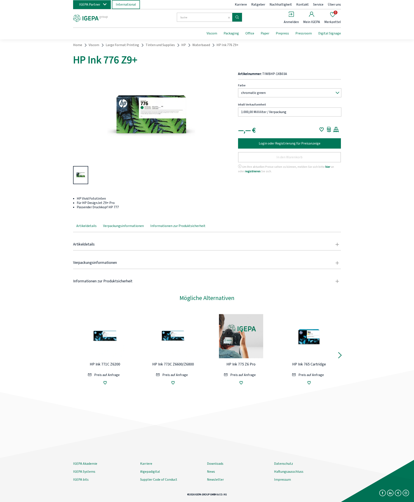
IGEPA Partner (89, 4)
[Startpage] (108, 18)
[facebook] (382, 493)
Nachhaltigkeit (281, 4)
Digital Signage (329, 33)
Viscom (212, 33)
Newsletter (215, 479)
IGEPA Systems (84, 471)
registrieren (252, 171)
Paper (265, 33)
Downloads (215, 463)
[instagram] (406, 493)
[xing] (398, 493)
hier (327, 167)
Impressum (282, 479)
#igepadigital (150, 471)
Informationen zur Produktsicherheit (177, 226)
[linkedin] (390, 493)
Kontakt (302, 4)
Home (77, 45)
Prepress (282, 33)
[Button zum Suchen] (237, 17)
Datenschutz (283, 463)
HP (183, 45)
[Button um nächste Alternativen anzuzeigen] (340, 356)
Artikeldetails (86, 226)
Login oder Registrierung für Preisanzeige (289, 143)
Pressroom (303, 33)
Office (249, 33)
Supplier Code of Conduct (158, 479)
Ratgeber (258, 4)
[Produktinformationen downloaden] (329, 129)
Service (318, 4)
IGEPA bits (81, 479)
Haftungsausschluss (288, 471)
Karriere (241, 4)
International (126, 4)
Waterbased (201, 45)
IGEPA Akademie (85, 463)
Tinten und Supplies (160, 45)
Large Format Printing (122, 45)
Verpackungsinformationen (123, 226)
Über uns (334, 4)
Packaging (231, 33)
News (211, 471)
